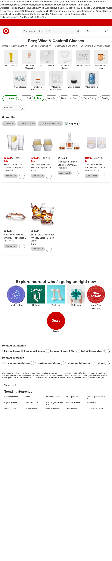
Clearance (86, 11)
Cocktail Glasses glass (91, 351)
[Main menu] (16, 31)
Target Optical (68, 11)
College (37, 1)
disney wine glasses (95, 408)
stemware (91, 402)
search (78, 31)
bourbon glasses (53, 397)
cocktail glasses (73, 402)
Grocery (31, 4)
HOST (33, 170)
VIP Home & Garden (93, 170)
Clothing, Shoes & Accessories (67, 1)
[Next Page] (107, 98)
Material (51, 98)
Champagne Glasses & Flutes (63, 351)
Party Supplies (15, 11)
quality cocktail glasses (49, 363)
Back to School (26, 1)
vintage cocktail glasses (19, 363)
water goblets (10, 408)
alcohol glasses (11, 397)
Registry (12, 17)
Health (16, 7)
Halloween (46, 1)
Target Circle (31, 17)
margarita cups (31, 402)
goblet (27, 397)
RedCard (20, 17)
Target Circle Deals (32, 14)
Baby (58, 4)
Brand (64, 98)
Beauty (64, 4)
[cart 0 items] (106, 31)
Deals (78, 11)
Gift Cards (37, 11)
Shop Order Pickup (61, 14)
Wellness (24, 7)
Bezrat (33, 241)
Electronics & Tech (76, 7)
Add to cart (11, 176)
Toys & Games (60, 7)
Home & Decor (89, 1)
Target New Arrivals (9, 1)
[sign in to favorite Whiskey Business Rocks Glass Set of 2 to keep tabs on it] (102, 176)
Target (5, 45)
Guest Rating (90, 98)
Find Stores (42, 17)
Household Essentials (45, 4)
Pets (11, 7)
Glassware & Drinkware (66, 45)
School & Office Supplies (41, 7)
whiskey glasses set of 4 (54, 403)
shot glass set (72, 397)
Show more (9, 385)
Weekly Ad (47, 14)
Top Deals (18, 14)
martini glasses (52, 408)
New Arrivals (97, 11)
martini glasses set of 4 (96, 398)
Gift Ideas (27, 11)
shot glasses (71, 408)
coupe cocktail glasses (79, 363)
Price (75, 98)
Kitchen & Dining (19, 45)
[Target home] (6, 31)
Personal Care (75, 4)
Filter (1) (13, 98)
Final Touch (62, 168)
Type (39, 98)
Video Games (91, 7)
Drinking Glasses (12, 351)
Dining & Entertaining (41, 45)
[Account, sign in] (92, 31)
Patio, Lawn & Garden (16, 4)
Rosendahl (8, 170)
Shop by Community (51, 11)
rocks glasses (31, 408)
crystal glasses (10, 402)
